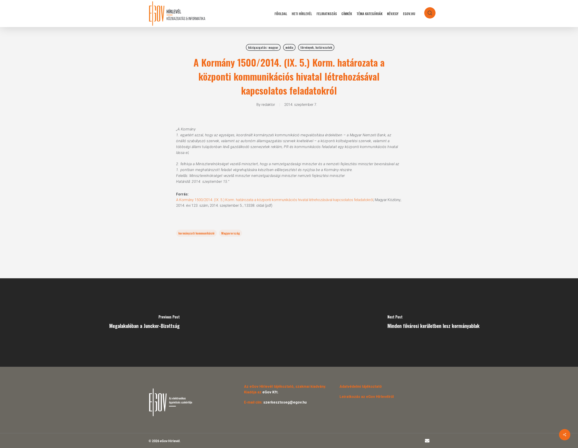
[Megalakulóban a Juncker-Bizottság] (144, 322)
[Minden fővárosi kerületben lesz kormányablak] (433, 322)
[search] (427, 10)
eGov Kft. (270, 392)
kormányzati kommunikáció (196, 233)
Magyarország (230, 233)
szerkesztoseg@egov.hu (285, 402)
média (289, 47)
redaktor (268, 104)
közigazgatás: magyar (263, 47)
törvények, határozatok (316, 47)
